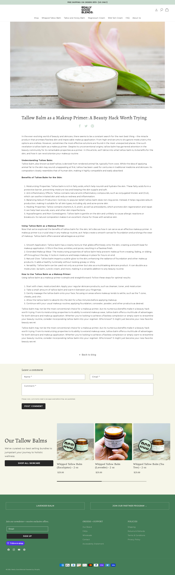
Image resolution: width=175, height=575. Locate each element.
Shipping (132, 527)
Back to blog (89, 354)
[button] (161, 9)
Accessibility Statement (93, 544)
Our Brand (87, 527)
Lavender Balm (45, 506)
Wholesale (87, 535)
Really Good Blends (18, 569)
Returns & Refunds (136, 531)
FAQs (85, 531)
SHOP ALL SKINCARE (29, 463)
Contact (86, 539)
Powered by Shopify (33, 569)
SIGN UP (27, 536)
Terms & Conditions (136, 535)
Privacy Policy (134, 539)
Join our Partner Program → (129, 506)
